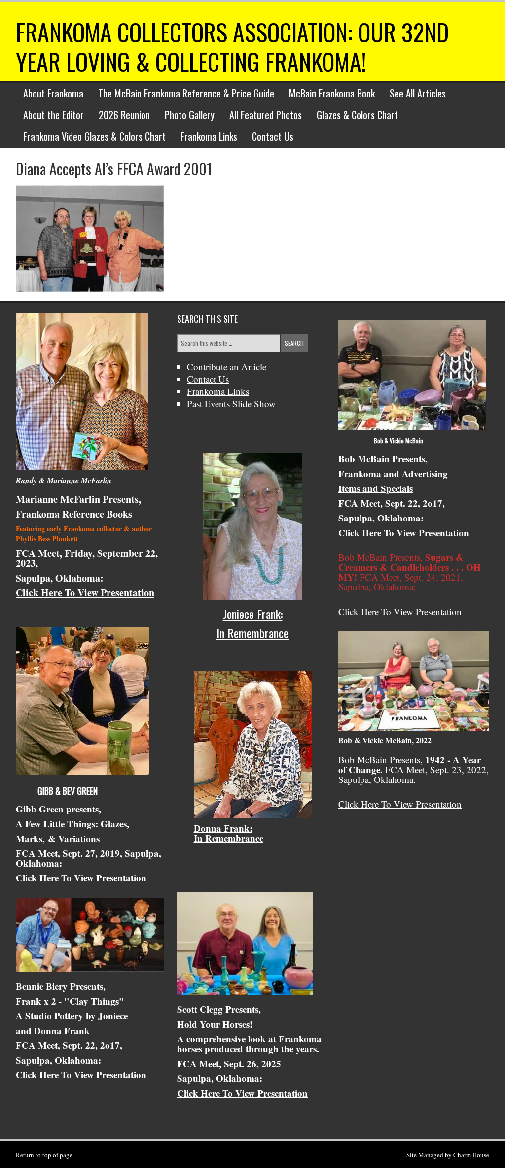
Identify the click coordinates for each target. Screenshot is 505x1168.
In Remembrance (252, 633)
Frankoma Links (208, 136)
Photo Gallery (190, 114)
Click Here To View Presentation (85, 592)
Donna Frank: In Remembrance (228, 832)
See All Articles (418, 93)
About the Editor (53, 114)
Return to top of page (44, 1154)
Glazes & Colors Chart (357, 114)
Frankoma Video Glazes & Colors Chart (94, 136)
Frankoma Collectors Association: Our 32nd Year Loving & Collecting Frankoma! (232, 46)
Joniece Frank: (253, 613)
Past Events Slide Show (231, 403)
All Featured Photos (265, 114)
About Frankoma (53, 93)
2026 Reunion (124, 114)
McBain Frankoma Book (332, 93)
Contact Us (272, 136)
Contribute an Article (226, 366)
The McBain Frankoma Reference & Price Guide (186, 93)
